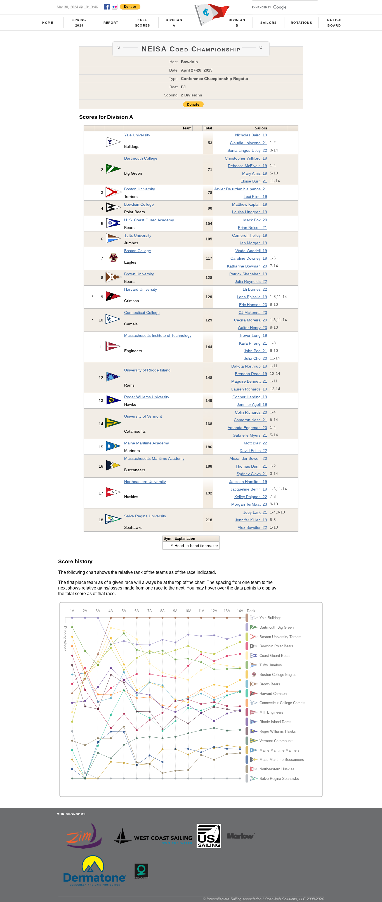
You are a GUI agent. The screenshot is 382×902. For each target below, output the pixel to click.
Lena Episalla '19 (252, 297)
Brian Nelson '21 (252, 227)
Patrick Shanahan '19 (248, 274)
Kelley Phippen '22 (250, 496)
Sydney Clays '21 (252, 474)
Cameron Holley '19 (249, 235)
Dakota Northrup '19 (249, 366)
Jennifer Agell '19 (252, 404)
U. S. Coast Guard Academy (149, 220)
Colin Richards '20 (251, 412)
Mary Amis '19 (254, 173)
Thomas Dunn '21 (251, 466)
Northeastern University (145, 481)
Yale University (137, 135)
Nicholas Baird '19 (251, 135)
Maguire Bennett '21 (249, 381)
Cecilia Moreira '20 (250, 320)
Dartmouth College (140, 158)
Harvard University (140, 289)
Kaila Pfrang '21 (253, 343)
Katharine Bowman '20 (247, 266)
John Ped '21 (255, 351)
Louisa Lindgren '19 (249, 212)
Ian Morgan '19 (253, 243)
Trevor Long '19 (253, 335)
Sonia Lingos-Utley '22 (247, 150)
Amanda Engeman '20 (247, 427)
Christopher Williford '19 (246, 158)
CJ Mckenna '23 (253, 312)
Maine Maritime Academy (146, 443)
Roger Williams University (146, 397)
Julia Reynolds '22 (251, 281)
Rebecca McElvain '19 (247, 166)
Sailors (268, 22)
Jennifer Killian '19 (251, 520)
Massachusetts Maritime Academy (154, 458)
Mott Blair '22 (255, 443)
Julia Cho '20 (255, 358)
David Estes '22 (253, 450)
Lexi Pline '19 (255, 196)
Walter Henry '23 (252, 327)
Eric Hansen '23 (253, 304)
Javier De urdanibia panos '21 (240, 189)
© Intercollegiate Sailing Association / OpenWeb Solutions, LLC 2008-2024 (263, 899)
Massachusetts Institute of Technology (158, 335)
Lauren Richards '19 (249, 389)
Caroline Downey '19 (248, 258)
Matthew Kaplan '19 (249, 204)
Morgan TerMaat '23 (249, 504)
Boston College (137, 250)
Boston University (139, 189)
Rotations (301, 22)
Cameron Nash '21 (250, 420)
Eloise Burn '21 (253, 181)
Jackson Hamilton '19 (248, 481)
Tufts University (137, 235)
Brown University (139, 274)
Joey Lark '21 (255, 512)
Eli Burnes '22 (255, 289)
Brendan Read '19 (251, 373)
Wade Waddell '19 (251, 250)
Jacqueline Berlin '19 (248, 489)
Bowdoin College (139, 204)
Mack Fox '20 (255, 220)
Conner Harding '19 (249, 397)
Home (47, 22)
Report (111, 22)
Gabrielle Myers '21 (250, 435)
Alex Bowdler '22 (252, 527)
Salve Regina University (145, 516)
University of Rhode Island (147, 370)
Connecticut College (142, 312)
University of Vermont (143, 416)
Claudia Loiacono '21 (248, 143)
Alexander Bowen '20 (248, 458)
